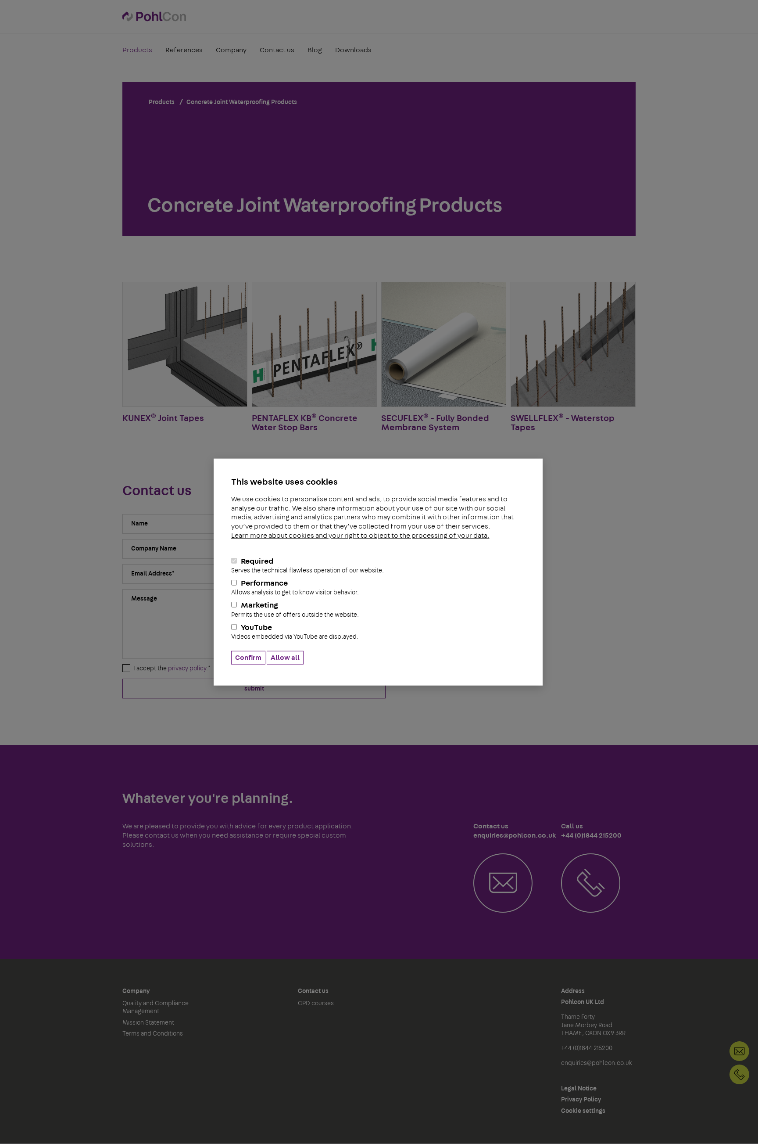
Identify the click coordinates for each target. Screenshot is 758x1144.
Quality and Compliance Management (155, 1007)
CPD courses (316, 1003)
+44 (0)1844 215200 (739, 1074)
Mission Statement (148, 1023)
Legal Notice (579, 1089)
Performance (295, 587)
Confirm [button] (248, 657)
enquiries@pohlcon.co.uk (596, 1063)
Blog (314, 50)
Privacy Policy (581, 1100)
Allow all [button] (285, 657)
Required (307, 565)
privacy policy (187, 669)
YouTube (294, 631)
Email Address (153, 574)
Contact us (277, 50)
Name (139, 524)
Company (231, 50)
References (184, 50)
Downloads (353, 50)
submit (254, 689)
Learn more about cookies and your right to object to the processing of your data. (360, 535)
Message (144, 599)
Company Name (153, 549)
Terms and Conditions (152, 1034)
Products (137, 50)
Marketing (295, 609)
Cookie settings (583, 1111)
